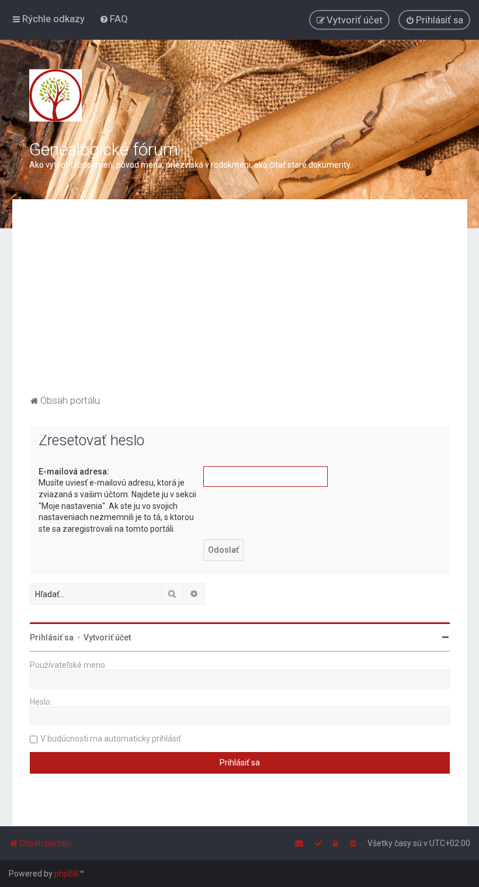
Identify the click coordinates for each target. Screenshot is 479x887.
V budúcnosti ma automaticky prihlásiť (110, 738)
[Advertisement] (240, 304)
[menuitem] (113, 18)
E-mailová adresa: (74, 471)
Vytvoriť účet (107, 637)
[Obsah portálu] (55, 95)
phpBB (66, 873)
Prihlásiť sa (52, 637)
